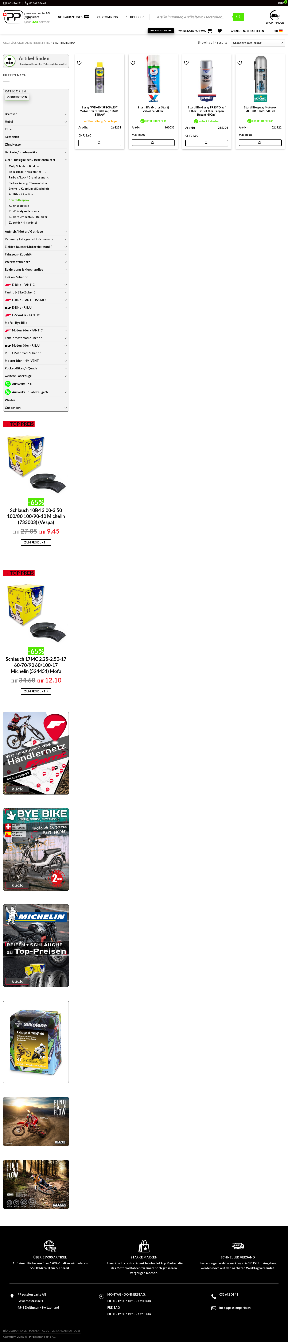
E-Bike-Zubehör (16, 277)
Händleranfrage (15, 1330)
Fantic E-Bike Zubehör (21, 292)
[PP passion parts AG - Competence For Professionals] (26, 16)
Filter (9, 129)
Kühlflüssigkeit (19, 205)
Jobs (77, 1330)
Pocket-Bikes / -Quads (21, 368)
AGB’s (45, 1330)
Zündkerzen (14, 144)
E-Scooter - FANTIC (26, 315)
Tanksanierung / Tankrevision (28, 183)
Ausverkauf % (22, 384)
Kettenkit (12, 137)
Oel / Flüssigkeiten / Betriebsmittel (26, 42)
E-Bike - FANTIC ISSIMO (29, 300)
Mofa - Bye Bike (16, 322)
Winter (10, 400)
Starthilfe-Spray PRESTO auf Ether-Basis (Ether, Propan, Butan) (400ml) (207, 111)
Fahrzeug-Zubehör (18, 254)
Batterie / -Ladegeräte (21, 152)
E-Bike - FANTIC (23, 285)
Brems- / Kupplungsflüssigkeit (29, 188)
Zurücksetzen (17, 97)
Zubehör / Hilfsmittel (23, 222)
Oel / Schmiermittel (22, 166)
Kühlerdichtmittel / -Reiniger (28, 217)
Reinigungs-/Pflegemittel (25, 171)
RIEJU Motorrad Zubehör (23, 353)
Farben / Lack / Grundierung (27, 177)
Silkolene (133, 17)
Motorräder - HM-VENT (22, 360)
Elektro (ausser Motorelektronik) (28, 247)
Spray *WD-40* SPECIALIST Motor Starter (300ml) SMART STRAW (100, 111)
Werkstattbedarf (17, 262)
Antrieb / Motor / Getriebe (24, 231)
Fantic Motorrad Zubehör (23, 338)
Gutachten (13, 407)
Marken (34, 1330)
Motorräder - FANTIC (27, 330)
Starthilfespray (19, 200)
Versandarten (62, 1330)
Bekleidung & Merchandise (24, 269)
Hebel (9, 121)
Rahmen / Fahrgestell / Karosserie (29, 239)
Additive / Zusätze (21, 194)
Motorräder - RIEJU (26, 345)
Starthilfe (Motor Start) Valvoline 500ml (153, 109)
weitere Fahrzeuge (18, 376)
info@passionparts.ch (235, 1308)
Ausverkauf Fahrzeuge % (30, 392)
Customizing (107, 17)
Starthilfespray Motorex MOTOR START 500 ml (260, 109)
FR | (276, 30)
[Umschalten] (65, 114)
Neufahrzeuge (69, 17)
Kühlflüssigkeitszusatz (24, 211)
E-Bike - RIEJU (22, 307)
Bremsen (11, 114)
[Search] (238, 17)
